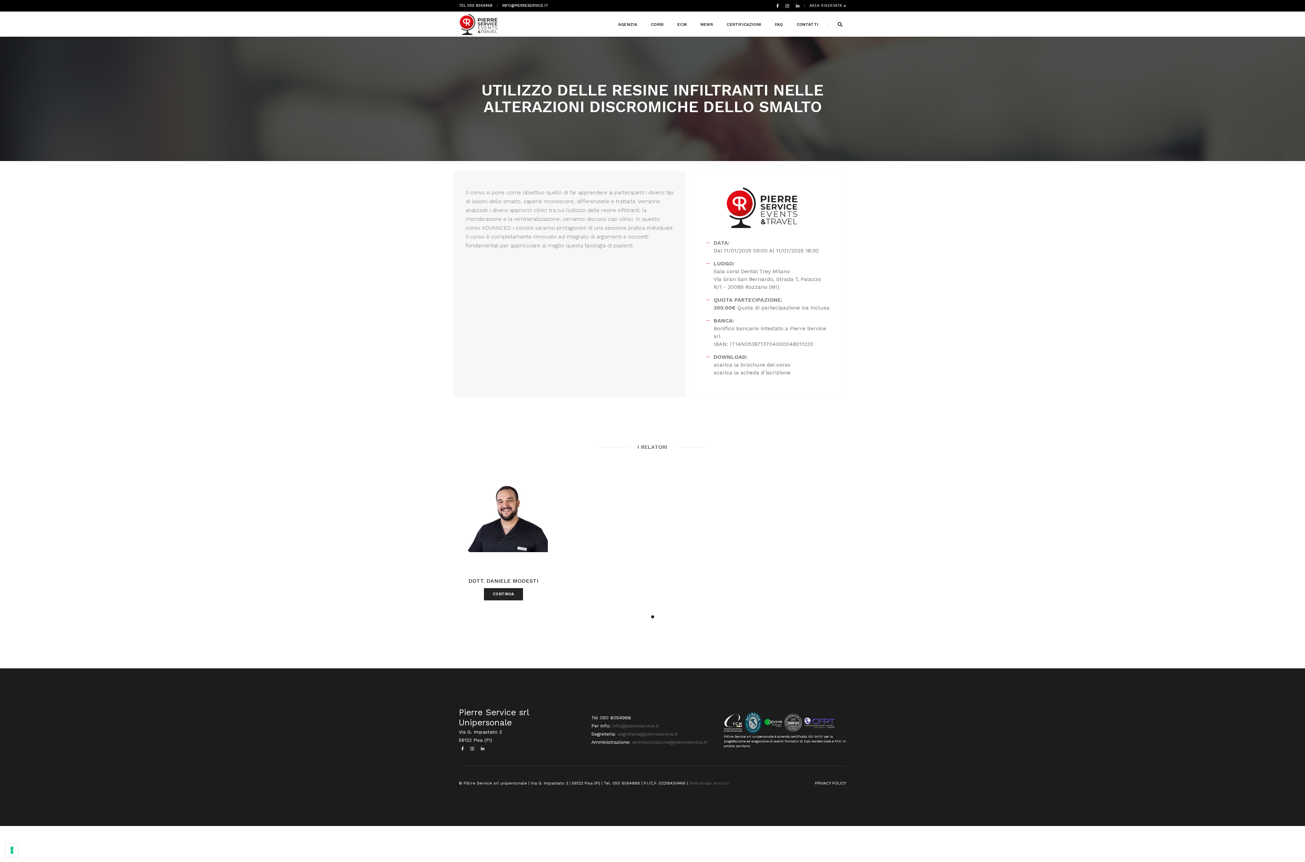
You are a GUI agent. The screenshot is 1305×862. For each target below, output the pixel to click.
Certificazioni (744, 24)
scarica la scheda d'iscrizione (752, 372)
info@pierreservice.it (525, 6)
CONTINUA (503, 594)
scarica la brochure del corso (752, 365)
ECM (682, 24)
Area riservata (827, 6)
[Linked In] (796, 5)
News (706, 24)
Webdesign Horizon (709, 783)
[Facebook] (777, 5)
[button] (652, 616)
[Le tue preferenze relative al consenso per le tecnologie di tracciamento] (11, 850)
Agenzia (627, 24)
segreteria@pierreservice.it (647, 734)
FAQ (779, 24)
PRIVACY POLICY (830, 783)
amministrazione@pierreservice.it (669, 742)
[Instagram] (787, 5)
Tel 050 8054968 (475, 6)
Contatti (807, 24)
